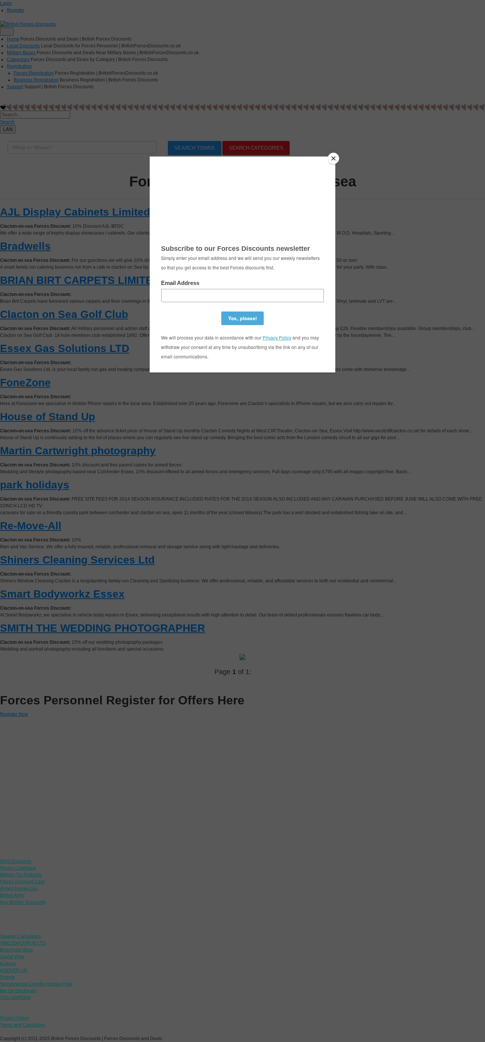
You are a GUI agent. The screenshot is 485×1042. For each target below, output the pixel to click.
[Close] (333, 158)
